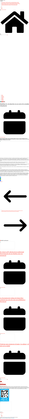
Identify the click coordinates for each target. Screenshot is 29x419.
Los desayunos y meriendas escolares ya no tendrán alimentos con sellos (10, 2)
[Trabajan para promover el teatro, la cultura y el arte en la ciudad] (7, 341)
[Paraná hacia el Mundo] (14, 33)
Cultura (2, 97)
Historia (2, 98)
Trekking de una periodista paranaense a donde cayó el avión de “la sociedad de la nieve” (12, 210)
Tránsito (4, 101)
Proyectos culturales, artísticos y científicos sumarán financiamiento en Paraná (11, 3)
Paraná (2, 95)
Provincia (3, 96)
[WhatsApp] (14, 178)
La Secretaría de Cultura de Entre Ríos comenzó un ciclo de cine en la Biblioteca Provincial (12, 299)
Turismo (2, 99)
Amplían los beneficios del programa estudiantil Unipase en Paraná (9, 4)
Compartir (1, 181)
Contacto (3, 100)
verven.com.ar (1, 412)
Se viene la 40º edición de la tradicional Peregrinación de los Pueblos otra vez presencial (12, 253)
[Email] (14, 179)
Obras (0, 101)
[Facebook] (14, 177)
